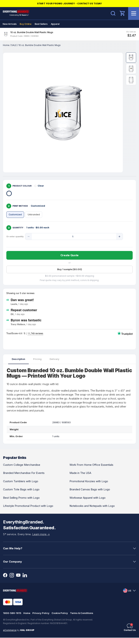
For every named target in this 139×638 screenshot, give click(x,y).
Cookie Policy (60, 613)
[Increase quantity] (119, 236)
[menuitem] (9, 24)
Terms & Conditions (81, 613)
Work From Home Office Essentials (91, 464)
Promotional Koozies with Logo (89, 481)
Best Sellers (41, 23)
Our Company (12, 561)
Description (18, 359)
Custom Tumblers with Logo (20, 481)
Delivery (54, 359)
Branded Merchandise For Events (24, 473)
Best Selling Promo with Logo (21, 497)
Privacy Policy (40, 613)
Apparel (55, 23)
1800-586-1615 (12, 613)
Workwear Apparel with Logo (88, 497)
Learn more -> (41, 534)
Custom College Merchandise (21, 464)
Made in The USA (80, 473)
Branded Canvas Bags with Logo (90, 489)
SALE (14, 45)
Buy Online (25, 23)
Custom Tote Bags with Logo (21, 489)
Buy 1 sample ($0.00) (69, 269)
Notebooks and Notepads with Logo (92, 506)
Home (6, 45)
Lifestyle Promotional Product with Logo (28, 506)
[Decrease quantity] (28, 236)
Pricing (37, 359)
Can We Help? (12, 548)
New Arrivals (9, 23)
